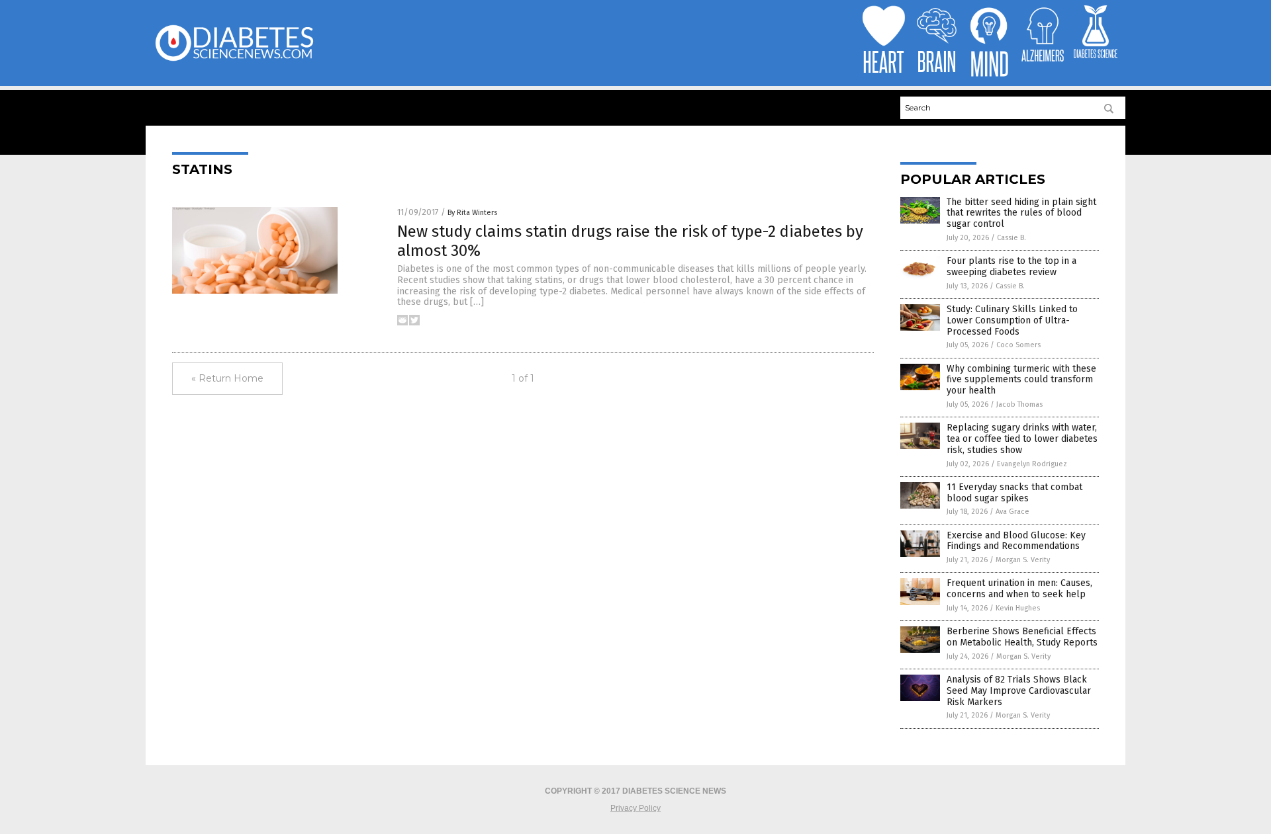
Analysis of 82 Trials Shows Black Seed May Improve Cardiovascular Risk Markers (1019, 691)
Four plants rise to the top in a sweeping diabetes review (1011, 266)
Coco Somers (1018, 345)
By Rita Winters (472, 212)
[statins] (234, 60)
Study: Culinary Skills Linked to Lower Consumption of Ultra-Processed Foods (1012, 320)
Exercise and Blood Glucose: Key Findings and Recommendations (1016, 541)
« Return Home (227, 378)
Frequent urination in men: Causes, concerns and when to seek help (1019, 588)
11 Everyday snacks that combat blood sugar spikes (1014, 492)
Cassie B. (1011, 237)
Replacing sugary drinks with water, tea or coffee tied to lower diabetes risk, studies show (1022, 439)
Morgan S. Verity (1023, 560)
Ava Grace (1012, 511)
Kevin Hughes (1018, 608)
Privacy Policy (635, 808)
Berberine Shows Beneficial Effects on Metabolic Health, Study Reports (1022, 637)
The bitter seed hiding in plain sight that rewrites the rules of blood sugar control (1021, 213)
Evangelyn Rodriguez (1032, 464)
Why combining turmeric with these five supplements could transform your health (1021, 380)
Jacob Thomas (1019, 404)
